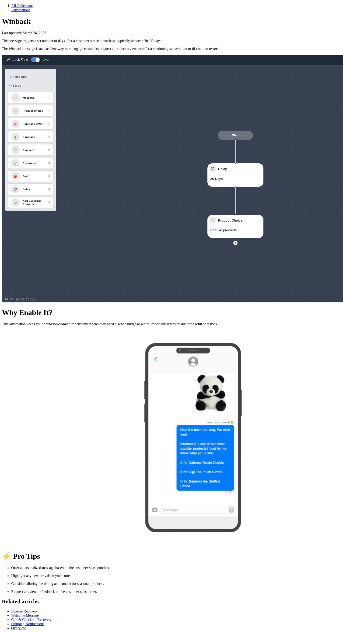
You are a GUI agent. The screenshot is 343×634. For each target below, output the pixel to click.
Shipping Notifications (27, 624)
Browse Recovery (24, 611)
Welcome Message (25, 615)
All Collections (22, 6)
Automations (20, 10)
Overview (18, 628)
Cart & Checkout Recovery (31, 620)
